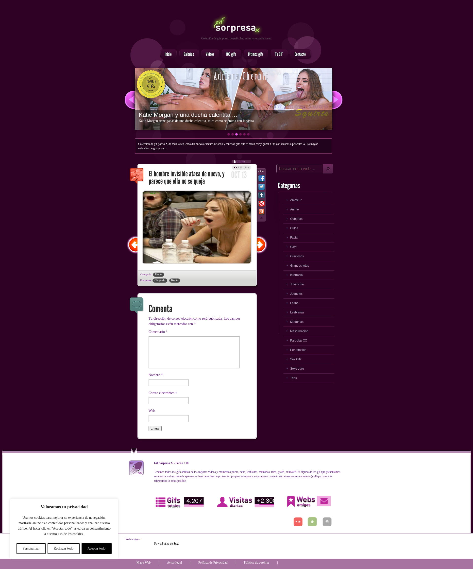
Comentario (158, 332)
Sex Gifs (295, 359)
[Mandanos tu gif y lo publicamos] (277, 54)
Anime (294, 209)
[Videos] (208, 54)
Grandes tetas (299, 265)
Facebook (261, 179)
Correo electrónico (163, 393)
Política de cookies (256, 562)
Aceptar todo (96, 548)
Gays (293, 247)
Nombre (156, 375)
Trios (293, 378)
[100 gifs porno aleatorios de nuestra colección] (229, 54)
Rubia (174, 280)
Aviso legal (174, 562)
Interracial (297, 275)
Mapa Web (143, 562)
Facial (158, 274)
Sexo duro (297, 368)
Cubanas (296, 219)
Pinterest (261, 204)
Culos (294, 228)
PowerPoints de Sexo (166, 543)
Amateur (296, 200)
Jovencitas (297, 284)
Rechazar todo (63, 548)
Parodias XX (298, 340)
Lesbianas (297, 312)
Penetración (298, 350)
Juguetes (296, 293)
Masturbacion (299, 331)
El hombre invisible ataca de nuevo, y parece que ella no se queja (137, 176)
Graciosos (297, 256)
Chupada (159, 280)
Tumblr (261, 196)
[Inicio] (167, 54)
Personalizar (31, 548)
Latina (294, 303)
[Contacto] (299, 54)
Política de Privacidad (213, 562)
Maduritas (297, 322)
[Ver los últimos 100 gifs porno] (254, 54)
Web (152, 411)
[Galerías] (187, 54)
